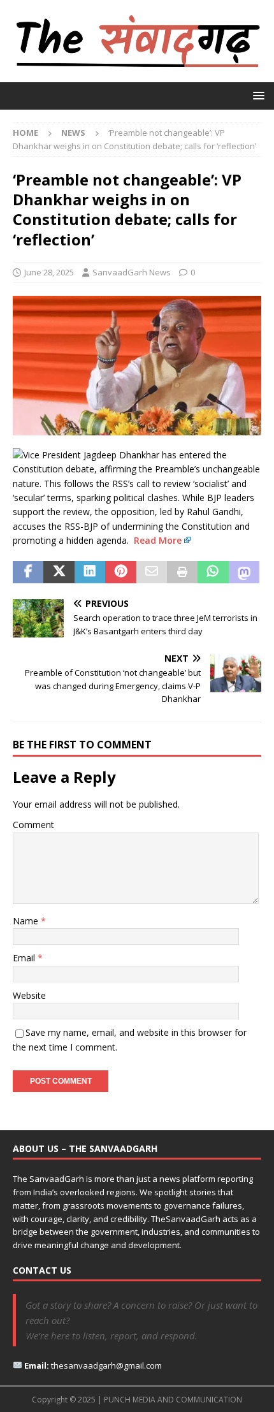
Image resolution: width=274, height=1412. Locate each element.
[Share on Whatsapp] (213, 572)
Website (29, 995)
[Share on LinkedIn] (90, 572)
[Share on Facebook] (28, 572)
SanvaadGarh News (131, 272)
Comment (33, 825)
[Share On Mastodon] (244, 572)
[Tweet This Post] (58, 572)
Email (25, 958)
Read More (158, 540)
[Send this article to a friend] (151, 572)
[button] (256, 95)
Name (27, 921)
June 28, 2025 (49, 272)
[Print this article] (182, 572)
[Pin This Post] (120, 572)
